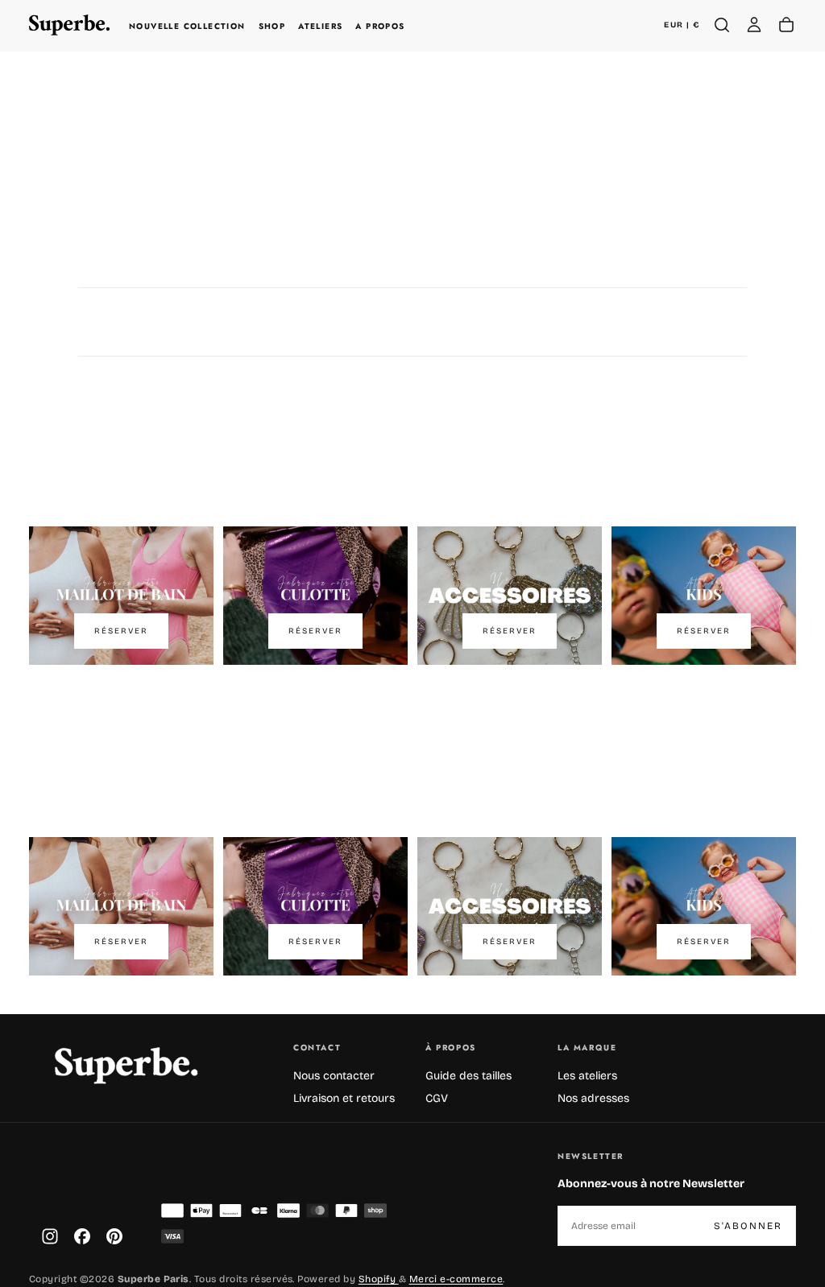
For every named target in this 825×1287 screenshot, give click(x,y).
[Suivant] (786, 487)
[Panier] (786, 25)
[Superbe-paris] (125, 1065)
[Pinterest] (114, 1236)
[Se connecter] (754, 25)
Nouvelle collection (187, 26)
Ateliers (320, 26)
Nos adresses (593, 1098)
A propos (379, 26)
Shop (272, 26)
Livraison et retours (344, 1098)
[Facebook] (82, 1236)
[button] (681, 25)
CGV (436, 1098)
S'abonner (748, 1225)
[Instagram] (50, 1236)
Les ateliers (587, 1076)
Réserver (121, 631)
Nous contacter (334, 1076)
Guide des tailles (468, 1076)
